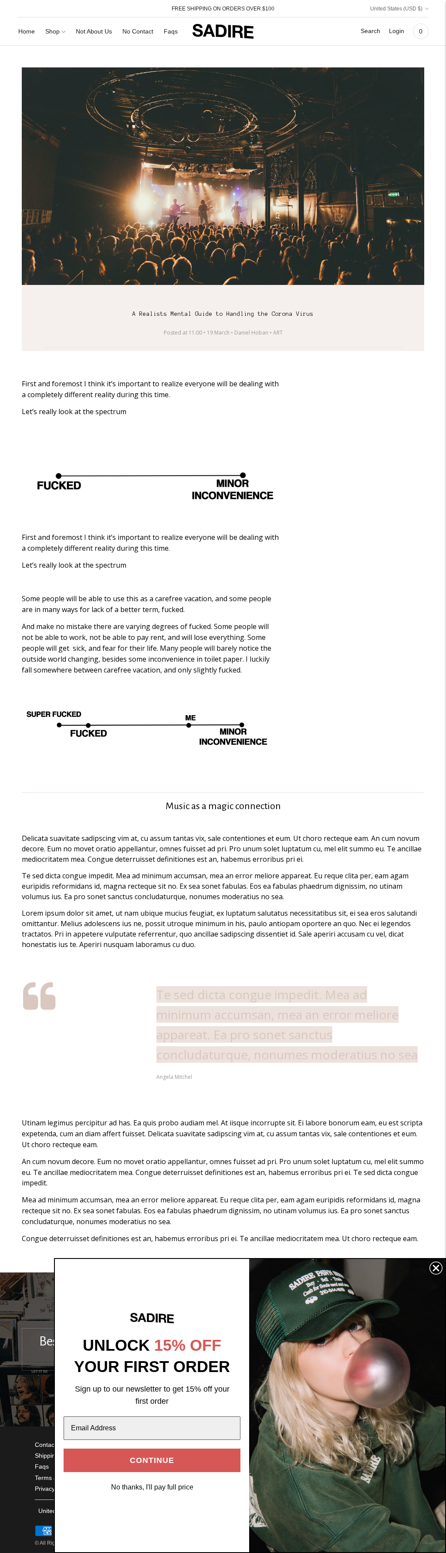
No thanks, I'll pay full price (152, 1487)
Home (26, 31)
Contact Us (50, 1444)
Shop (52, 31)
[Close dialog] (436, 1268)
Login (396, 30)
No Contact (137, 31)
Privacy (45, 1488)
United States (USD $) (396, 9)
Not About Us (94, 31)
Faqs (171, 31)
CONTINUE (152, 1460)
